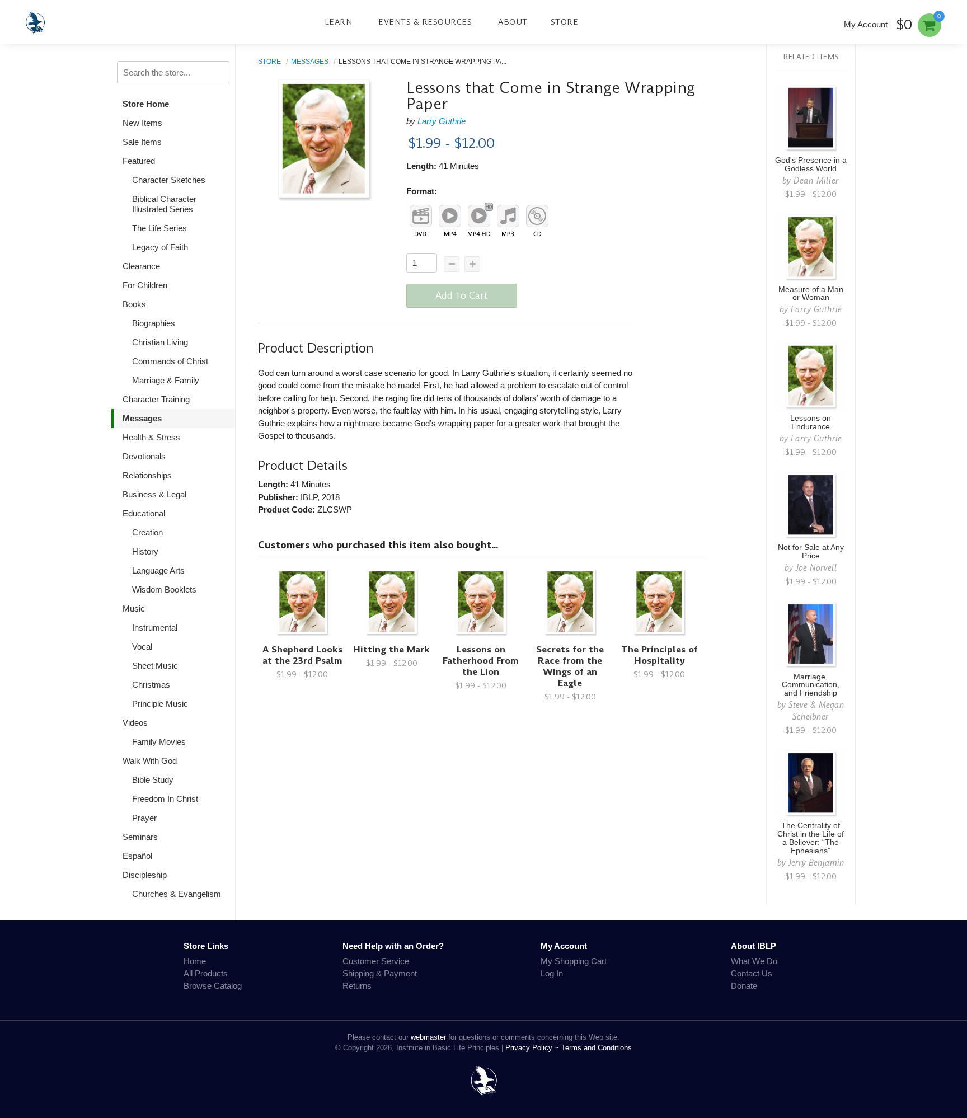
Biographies (153, 323)
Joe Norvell (816, 568)
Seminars (140, 837)
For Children (145, 285)
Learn (339, 21)
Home (195, 961)
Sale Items (142, 142)
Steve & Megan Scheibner (816, 710)
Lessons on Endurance (810, 422)
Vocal (142, 646)
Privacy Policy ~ (533, 1048)
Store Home (146, 104)
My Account (866, 24)
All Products (206, 973)
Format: (421, 191)
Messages (142, 418)
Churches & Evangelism (176, 894)
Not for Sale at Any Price (811, 551)
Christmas (151, 684)
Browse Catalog (213, 985)
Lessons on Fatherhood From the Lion (481, 660)
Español (137, 856)
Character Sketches (168, 180)
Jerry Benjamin (816, 862)
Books (134, 304)
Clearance (141, 266)
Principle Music (160, 703)
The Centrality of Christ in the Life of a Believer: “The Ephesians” (810, 838)
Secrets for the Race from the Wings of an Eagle (570, 666)
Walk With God (150, 760)
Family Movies (159, 741)
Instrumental (154, 627)
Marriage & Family (165, 380)
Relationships (147, 475)
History (145, 551)
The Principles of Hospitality (659, 655)
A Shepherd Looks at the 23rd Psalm (302, 655)
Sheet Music (155, 665)
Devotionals (144, 456)
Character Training (156, 399)
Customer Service (375, 961)
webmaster (428, 1037)
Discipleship (145, 875)
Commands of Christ (170, 361)
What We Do (754, 961)
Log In (552, 973)
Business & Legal (154, 494)
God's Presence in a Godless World (811, 164)
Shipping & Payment (379, 973)
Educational (144, 513)
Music (134, 608)
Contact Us (751, 973)
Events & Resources (425, 21)
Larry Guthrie (441, 121)
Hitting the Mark (391, 649)
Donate (744, 985)
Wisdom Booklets (164, 589)
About (513, 21)
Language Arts (158, 570)
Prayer (144, 818)
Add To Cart (461, 295)
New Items (142, 123)
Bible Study (152, 780)
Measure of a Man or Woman (810, 293)
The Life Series (159, 228)
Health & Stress (151, 437)
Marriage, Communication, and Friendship (810, 685)
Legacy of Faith (160, 247)
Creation (147, 532)
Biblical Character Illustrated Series (164, 204)
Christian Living (160, 342)
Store (565, 21)
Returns (357, 985)
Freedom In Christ (165, 799)
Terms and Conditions (596, 1048)
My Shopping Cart (574, 961)
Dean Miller (816, 180)
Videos (135, 722)
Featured (139, 161)
